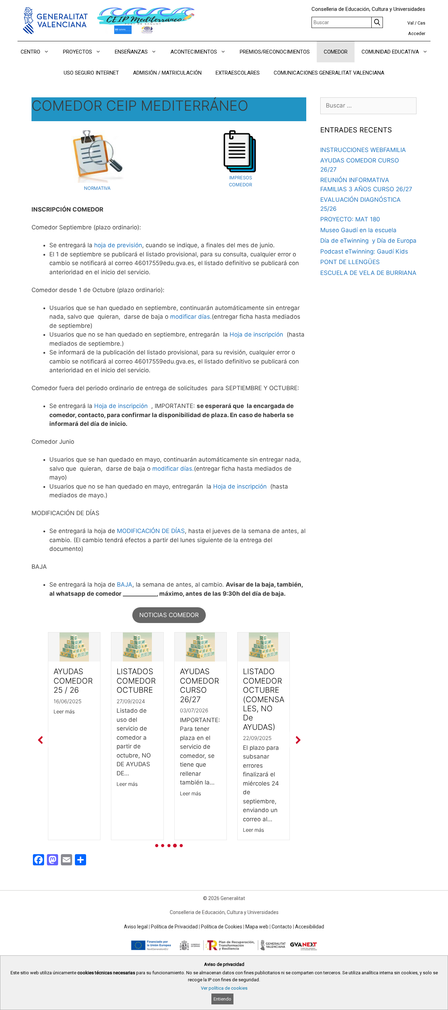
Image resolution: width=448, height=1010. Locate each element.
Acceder (416, 33)
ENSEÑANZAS (131, 52)
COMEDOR (336, 52)
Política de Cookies (221, 926)
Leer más (64, 711)
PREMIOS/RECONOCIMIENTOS (275, 52)
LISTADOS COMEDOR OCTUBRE (136, 680)
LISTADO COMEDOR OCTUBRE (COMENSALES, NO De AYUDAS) (263, 699)
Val (410, 23)
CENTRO (30, 52)
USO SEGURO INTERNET (91, 73)
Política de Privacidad (174, 926)
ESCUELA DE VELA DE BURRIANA (368, 272)
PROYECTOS (77, 52)
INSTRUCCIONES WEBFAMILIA (363, 149)
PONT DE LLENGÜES (350, 261)
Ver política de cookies (224, 988)
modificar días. (191, 316)
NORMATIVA (97, 188)
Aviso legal (136, 926)
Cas (421, 23)
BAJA (124, 584)
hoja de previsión (118, 245)
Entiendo (222, 999)
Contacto (282, 926)
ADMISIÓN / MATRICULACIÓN (167, 73)
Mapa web (256, 926)
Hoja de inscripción (256, 334)
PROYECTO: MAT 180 (350, 219)
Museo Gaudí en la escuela (358, 230)
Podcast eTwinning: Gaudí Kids (364, 251)
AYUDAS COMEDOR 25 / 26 (73, 680)
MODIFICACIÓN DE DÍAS (151, 530)
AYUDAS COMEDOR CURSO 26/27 (199, 685)
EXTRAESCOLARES (238, 73)
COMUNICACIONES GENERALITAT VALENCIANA (329, 73)
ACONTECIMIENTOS (193, 52)
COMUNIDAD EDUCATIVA (390, 52)
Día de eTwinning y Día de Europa (368, 240)
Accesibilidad (309, 926)
